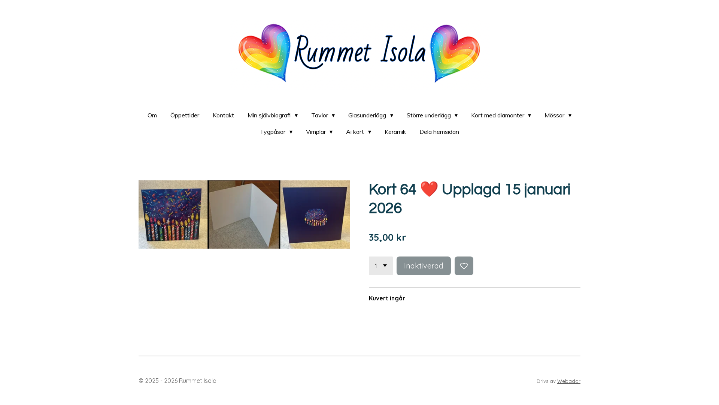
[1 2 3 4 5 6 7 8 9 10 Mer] (381, 265)
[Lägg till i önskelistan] (464, 265)
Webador (568, 381)
